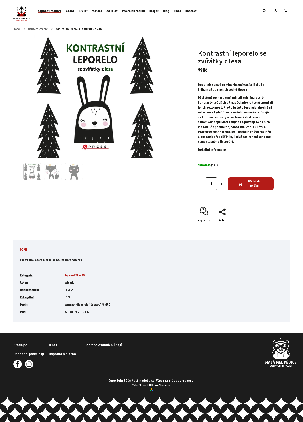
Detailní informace (212, 149)
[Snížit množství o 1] (201, 184)
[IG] (27, 364)
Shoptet (146, 384)
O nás (53, 345)
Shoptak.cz (165, 384)
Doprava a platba (62, 354)
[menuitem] (49, 11)
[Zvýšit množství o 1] (221, 184)
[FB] (17, 364)
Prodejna (20, 345)
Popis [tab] (23, 249)
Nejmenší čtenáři (74, 275)
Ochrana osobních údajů (103, 345)
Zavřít (260, 228)
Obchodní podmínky (28, 354)
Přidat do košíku (254, 183)
